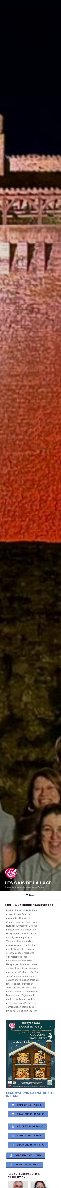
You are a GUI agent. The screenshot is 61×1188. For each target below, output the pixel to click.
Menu (32, 895)
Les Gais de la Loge (28, 883)
